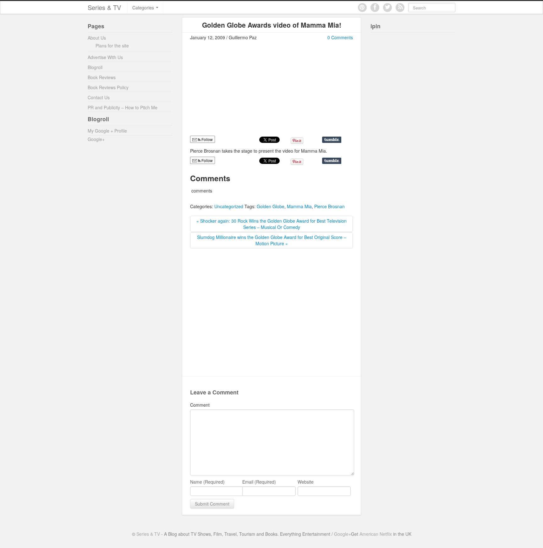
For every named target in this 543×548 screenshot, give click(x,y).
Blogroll (95, 67)
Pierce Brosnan (329, 206)
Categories (143, 7)
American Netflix (375, 534)
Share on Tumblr (331, 140)
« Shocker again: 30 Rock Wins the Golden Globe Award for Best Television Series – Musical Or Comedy (271, 224)
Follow (206, 160)
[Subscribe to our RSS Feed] (400, 7)
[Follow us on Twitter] (387, 7)
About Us (97, 38)
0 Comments (340, 37)
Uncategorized (228, 206)
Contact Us (99, 97)
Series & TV (104, 7)
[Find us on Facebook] (374, 7)
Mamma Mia (299, 206)
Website (306, 482)
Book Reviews (102, 77)
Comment (200, 405)
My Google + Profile (107, 131)
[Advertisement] (243, 91)
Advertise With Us (105, 57)
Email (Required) (259, 482)
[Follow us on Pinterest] (362, 7)
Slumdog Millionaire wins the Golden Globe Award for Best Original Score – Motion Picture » (271, 240)
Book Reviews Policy (108, 87)
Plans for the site (112, 45)
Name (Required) (207, 482)
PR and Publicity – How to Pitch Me (122, 107)
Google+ (96, 139)
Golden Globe (270, 206)
